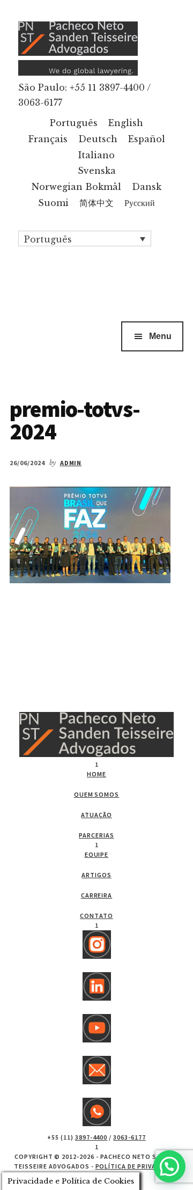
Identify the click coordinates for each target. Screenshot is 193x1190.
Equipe (97, 854)
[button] (84, 239)
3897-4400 (91, 1137)
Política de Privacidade (137, 1166)
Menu (160, 336)
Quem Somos (97, 794)
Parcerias (96, 835)
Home (96, 774)
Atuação (96, 815)
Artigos (96, 875)
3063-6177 (129, 1137)
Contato (96, 916)
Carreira (97, 895)
